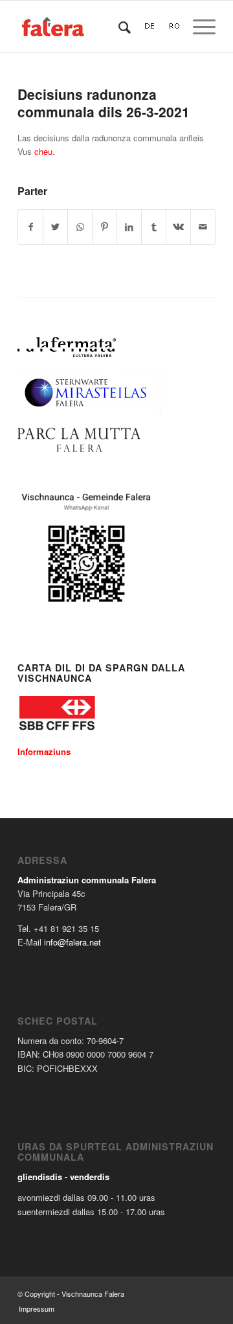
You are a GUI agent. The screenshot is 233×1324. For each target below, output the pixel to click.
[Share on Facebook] (30, 227)
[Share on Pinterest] (104, 227)
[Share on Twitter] (55, 227)
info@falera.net (72, 942)
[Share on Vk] (178, 227)
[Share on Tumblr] (154, 227)
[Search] (118, 26)
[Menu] (198, 26)
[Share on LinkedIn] (129, 227)
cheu (43, 151)
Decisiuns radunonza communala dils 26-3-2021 (103, 102)
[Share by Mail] (203, 227)
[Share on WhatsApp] (80, 227)
